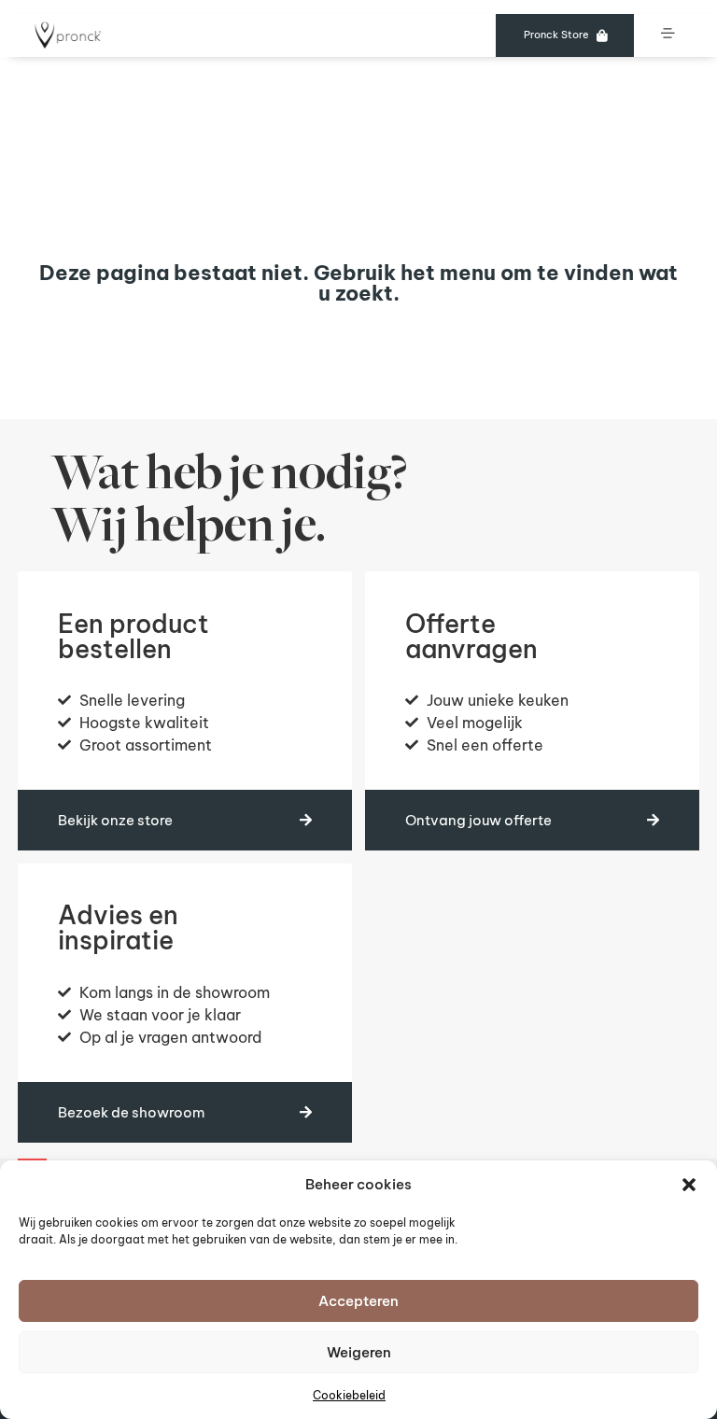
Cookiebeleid (349, 1395)
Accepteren (358, 1301)
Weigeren (359, 1352)
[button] (689, 1184)
